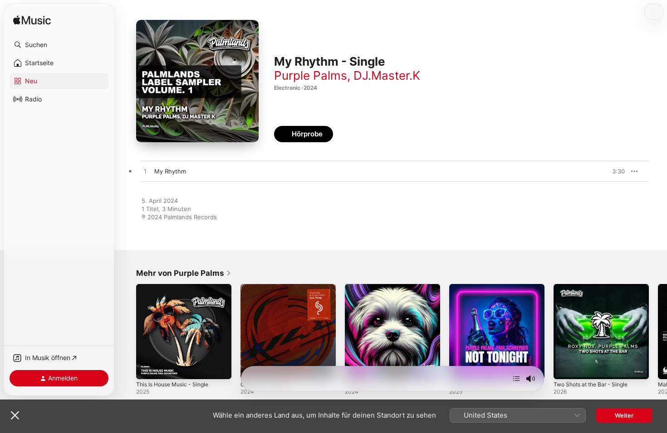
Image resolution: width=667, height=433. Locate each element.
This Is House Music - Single (176, 287)
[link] (183, 273)
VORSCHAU (612, 171)
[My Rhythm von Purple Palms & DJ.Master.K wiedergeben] (145, 172)
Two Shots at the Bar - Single (595, 287)
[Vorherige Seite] (127, 331)
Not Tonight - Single (477, 287)
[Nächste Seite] (658, 331)
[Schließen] (15, 415)
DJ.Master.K (386, 75)
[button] (59, 45)
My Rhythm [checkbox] (170, 171)
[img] (32, 20)
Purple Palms (310, 75)
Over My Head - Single (377, 287)
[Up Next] (516, 378)
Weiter (624, 415)
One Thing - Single (267, 287)
